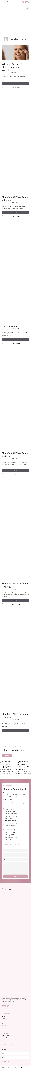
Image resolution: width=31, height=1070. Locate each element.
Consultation (5, 1033)
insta (26, 2)
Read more (15, 84)
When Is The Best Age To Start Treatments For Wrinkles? (15, 67)
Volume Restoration (7, 1037)
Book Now (4, 1025)
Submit (15, 876)
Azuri (22, 1067)
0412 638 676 (9, 799)
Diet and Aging (10, 326)
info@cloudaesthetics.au (11, 820)
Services (4, 1021)
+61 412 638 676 (7, 1)
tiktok (28, 2)
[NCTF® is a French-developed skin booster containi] (7, 767)
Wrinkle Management (7, 1035)
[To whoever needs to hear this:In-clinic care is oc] (23, 767)
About (3, 1018)
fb (23, 2)
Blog (3, 1023)
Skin (3, 1040)
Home (6, 28)
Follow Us (6, 755)
